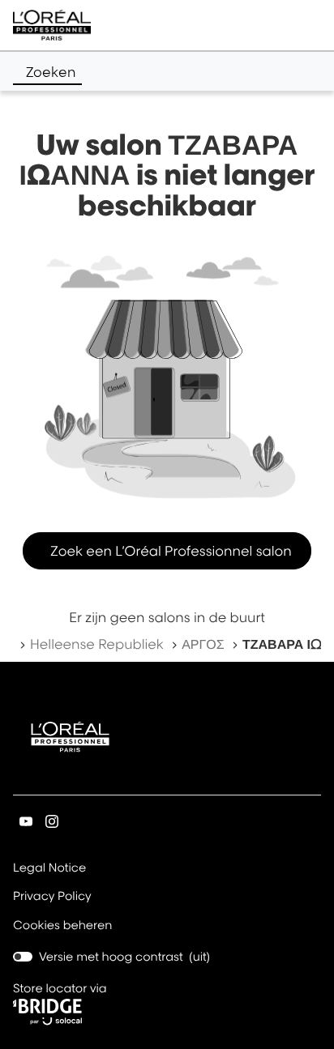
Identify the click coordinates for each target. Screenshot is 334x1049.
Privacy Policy (52, 897)
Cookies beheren (63, 925)
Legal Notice (49, 869)
